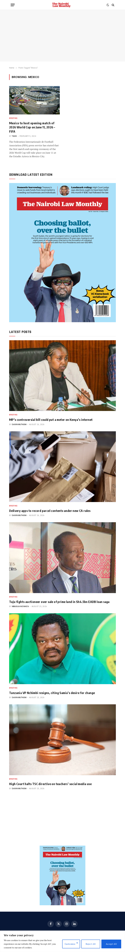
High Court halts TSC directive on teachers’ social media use (50, 784)
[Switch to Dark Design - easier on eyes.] (108, 5)
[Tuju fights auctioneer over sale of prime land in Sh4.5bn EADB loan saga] (62, 557)
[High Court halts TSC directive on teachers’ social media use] (62, 739)
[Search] (112, 5)
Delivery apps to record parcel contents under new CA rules (49, 510)
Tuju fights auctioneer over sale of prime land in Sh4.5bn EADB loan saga (59, 602)
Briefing (13, 118)
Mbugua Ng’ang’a (20, 606)
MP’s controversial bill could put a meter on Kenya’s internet (51, 419)
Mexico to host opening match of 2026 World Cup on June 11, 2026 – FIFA (32, 127)
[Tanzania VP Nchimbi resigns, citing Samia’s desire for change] (62, 648)
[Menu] (13, 5)
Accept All (111, 943)
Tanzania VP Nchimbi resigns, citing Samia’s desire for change (52, 693)
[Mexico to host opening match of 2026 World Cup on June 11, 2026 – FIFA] (34, 100)
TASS (14, 136)
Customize (70, 943)
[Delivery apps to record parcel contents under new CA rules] (62, 466)
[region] (62, 941)
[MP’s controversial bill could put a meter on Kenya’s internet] (62, 375)
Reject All (91, 943)
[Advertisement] (62, 35)
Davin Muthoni (19, 424)
